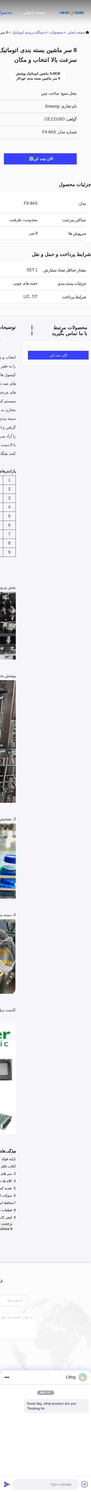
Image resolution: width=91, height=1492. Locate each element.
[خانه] (71, 12)
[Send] (7, 1484)
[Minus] (7, 1377)
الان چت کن (43, 159)
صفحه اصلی (34, 12)
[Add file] (84, 1484)
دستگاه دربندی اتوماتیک (28, 32)
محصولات (56, 32)
